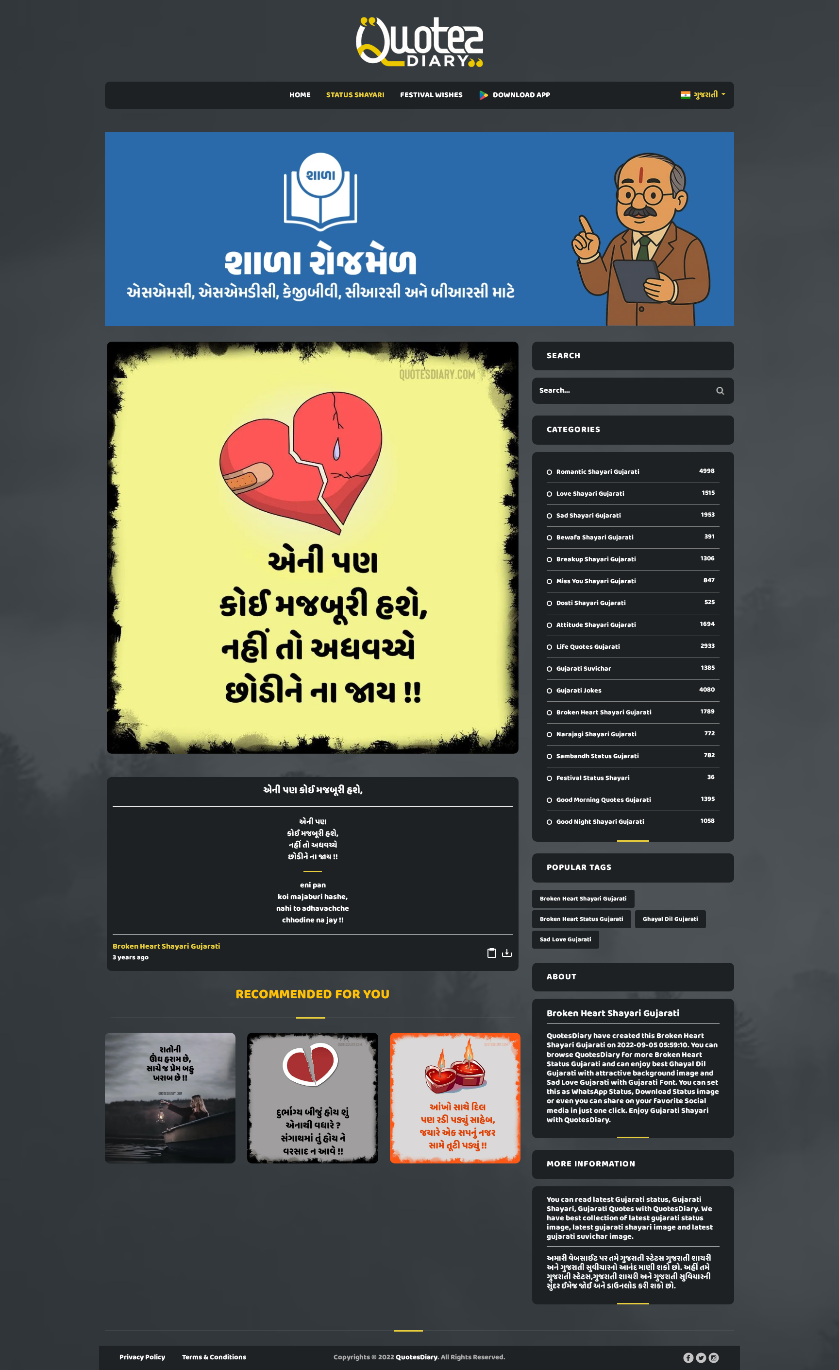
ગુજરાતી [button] (706, 95)
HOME (300, 95)
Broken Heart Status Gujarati (581, 919)
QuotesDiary (416, 1357)
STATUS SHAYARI (355, 95)
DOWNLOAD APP (521, 95)
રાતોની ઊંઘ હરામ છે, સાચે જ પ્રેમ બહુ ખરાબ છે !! (170, 1098)
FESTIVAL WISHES (431, 95)
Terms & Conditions (214, 1357)
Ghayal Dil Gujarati (670, 919)
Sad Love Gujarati (565, 940)
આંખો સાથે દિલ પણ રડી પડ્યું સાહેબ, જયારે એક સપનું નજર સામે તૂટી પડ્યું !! (455, 1098)
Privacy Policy (142, 1357)
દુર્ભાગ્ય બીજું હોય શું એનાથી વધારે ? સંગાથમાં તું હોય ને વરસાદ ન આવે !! (312, 1098)
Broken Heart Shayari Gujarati (166, 946)
